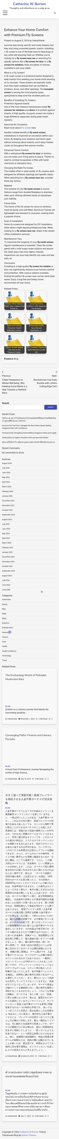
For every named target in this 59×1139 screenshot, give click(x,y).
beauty (4, 604)
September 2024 (8, 571)
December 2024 (8, 557)
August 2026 (7, 463)
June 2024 (6, 585)
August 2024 (7, 576)
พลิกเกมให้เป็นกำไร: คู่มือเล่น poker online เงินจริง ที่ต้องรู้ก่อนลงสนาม (28, 442)
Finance (5, 637)
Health (4, 646)
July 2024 (5, 580)
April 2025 (6, 538)
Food (4, 642)
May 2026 (6, 477)
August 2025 (7, 519)
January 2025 (7, 552)
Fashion (5, 632)
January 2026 (7, 496)
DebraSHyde (38, 40)
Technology (6, 656)
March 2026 (6, 487)
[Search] (55, 13)
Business (5, 623)
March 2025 (6, 543)
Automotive (6, 599)
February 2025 (7, 548)
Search (5, 403)
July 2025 (5, 524)
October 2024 (7, 566)
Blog (16, 359)
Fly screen (26, 128)
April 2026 (6, 482)
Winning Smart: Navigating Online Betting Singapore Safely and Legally (29, 433)
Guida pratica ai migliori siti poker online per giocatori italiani (25, 437)
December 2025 (8, 501)
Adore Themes (29, 1135)
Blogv (4, 618)
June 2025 (6, 529)
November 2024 (8, 562)
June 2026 (6, 473)
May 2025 (6, 533)
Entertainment (7, 628)
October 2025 (7, 510)
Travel (4, 660)
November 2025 (8, 505)
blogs (4, 614)
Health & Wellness (9, 651)
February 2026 (7, 491)
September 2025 (8, 515)
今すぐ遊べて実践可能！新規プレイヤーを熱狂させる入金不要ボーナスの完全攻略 (28, 799)
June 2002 (6, 590)
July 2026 (5, 468)
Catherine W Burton (29, 3)
